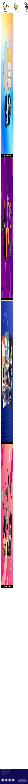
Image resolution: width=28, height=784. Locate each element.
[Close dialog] (25, 377)
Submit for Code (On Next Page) (14, 405)
